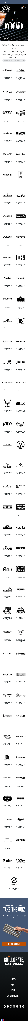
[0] (22, 7)
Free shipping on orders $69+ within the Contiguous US (14, 2)
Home (2, 38)
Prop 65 (16, 1012)
